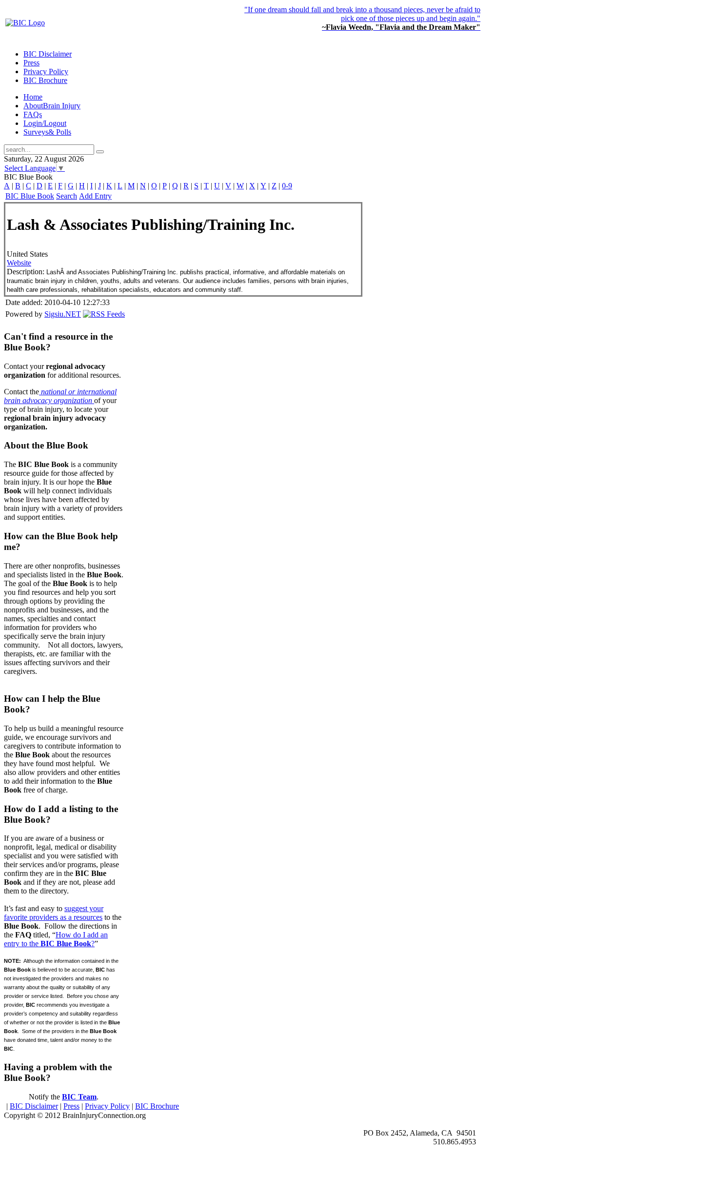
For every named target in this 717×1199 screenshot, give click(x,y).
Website (19, 263)
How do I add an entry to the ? (56, 939)
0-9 (287, 186)
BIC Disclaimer (34, 1106)
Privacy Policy (107, 1106)
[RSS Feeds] (104, 314)
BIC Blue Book (29, 196)
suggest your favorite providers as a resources (53, 912)
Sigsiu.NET (62, 314)
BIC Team (79, 1097)
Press (71, 1106)
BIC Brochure (157, 1106)
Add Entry (95, 196)
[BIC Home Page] (25, 23)
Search (66, 196)
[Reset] (100, 151)
